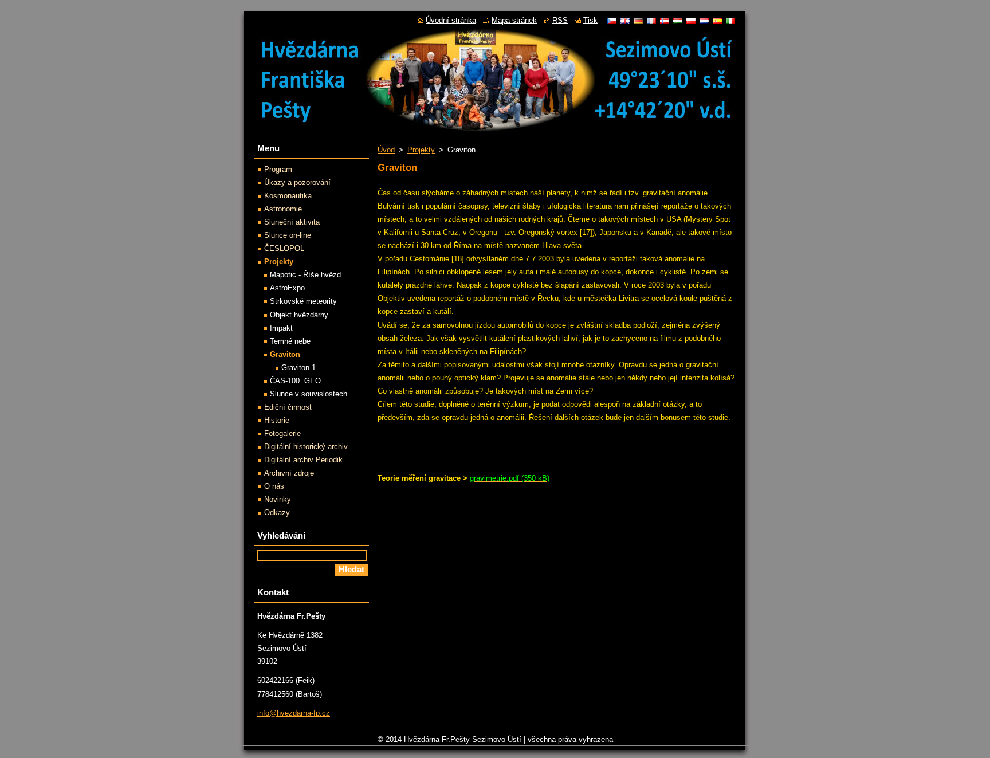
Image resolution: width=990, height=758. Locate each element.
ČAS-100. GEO (295, 380)
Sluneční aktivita (292, 222)
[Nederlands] (704, 20)
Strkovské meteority (303, 301)
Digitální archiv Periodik (303, 459)
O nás (274, 486)
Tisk (590, 20)
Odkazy (277, 512)
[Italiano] (730, 20)
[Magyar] (677, 20)
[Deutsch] (638, 20)
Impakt (281, 328)
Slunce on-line (287, 235)
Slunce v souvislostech (308, 394)
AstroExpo (287, 288)
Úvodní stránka (451, 20)
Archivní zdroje (289, 473)
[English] (625, 20)
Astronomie (283, 209)
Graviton (285, 354)
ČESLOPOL (284, 248)
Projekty (421, 150)
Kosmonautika (288, 195)
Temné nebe (290, 341)
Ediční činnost (288, 407)
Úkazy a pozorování (297, 182)
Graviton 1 (298, 367)
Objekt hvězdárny (299, 315)
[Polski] (691, 20)
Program (278, 169)
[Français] (651, 20)
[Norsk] (664, 20)
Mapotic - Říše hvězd (305, 274)
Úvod (386, 150)
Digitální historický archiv (306, 446)
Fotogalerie (282, 433)
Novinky (277, 499)
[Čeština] (611, 20)
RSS (560, 20)
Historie (276, 420)
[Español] (717, 20)
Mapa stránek (514, 20)
